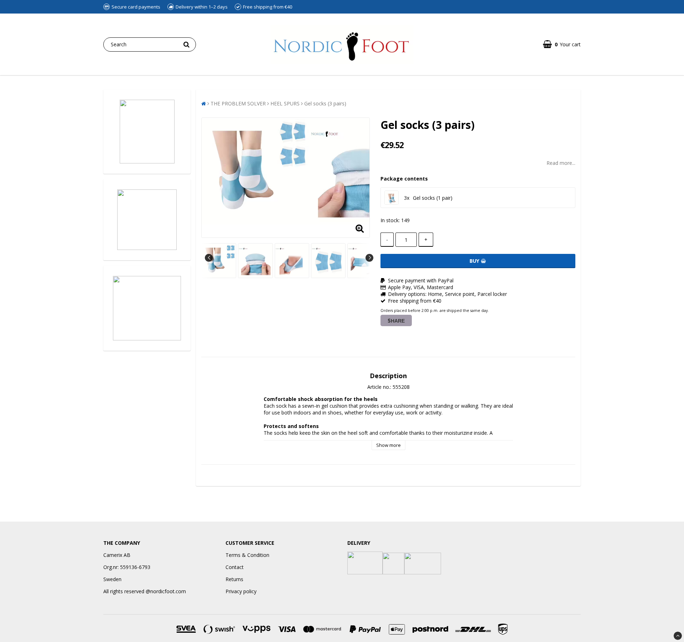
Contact (235, 567)
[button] (562, 44)
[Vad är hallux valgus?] (147, 219)
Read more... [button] (560, 163)
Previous (209, 258)
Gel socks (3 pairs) (325, 103)
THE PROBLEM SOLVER (238, 103)
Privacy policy (241, 591)
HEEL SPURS (285, 103)
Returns (234, 579)
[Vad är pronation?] (147, 308)
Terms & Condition (247, 555)
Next (369, 258)
